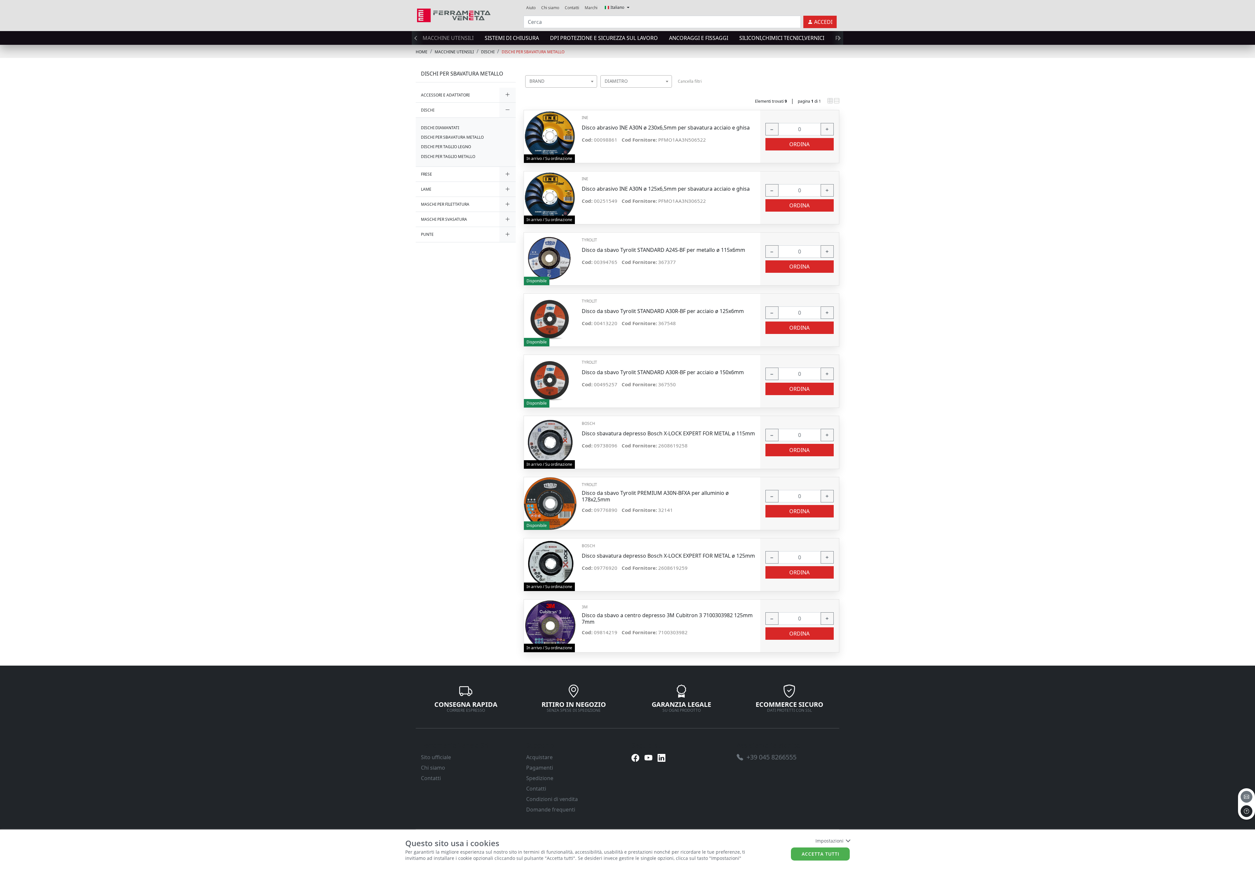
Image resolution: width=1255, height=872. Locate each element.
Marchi (591, 7)
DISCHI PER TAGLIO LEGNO (446, 146)
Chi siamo (550, 7)
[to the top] (1246, 811)
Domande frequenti (550, 809)
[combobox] (561, 81)
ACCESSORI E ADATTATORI (445, 95)
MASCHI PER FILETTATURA (445, 204)
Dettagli (550, 133)
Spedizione (539, 778)
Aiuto (531, 7)
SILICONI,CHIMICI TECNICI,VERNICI (781, 38)
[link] (454, 15)
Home (421, 52)
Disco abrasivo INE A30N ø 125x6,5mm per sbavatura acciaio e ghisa (666, 189)
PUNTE (427, 234)
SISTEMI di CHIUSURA (512, 38)
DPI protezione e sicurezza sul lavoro (604, 38)
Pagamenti (539, 767)
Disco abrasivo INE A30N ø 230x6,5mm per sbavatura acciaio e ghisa (666, 128)
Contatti (572, 7)
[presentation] (418, 38)
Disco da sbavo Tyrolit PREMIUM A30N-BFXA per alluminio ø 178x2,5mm (655, 496)
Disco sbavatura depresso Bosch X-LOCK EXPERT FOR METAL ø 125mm (668, 556)
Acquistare (539, 757)
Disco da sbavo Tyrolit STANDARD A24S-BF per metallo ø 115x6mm (663, 250)
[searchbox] (593, 89)
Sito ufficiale (436, 757)
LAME (426, 189)
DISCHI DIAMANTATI (440, 128)
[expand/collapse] (507, 95)
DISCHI (487, 52)
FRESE (426, 174)
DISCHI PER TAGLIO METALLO (448, 156)
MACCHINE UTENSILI (448, 38)
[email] (1246, 797)
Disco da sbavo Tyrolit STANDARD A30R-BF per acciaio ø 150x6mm (663, 372)
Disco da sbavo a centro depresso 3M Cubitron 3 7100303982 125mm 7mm (667, 618)
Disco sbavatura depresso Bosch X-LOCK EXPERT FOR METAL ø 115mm (668, 433)
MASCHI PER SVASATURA (444, 219)
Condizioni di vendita (552, 799)
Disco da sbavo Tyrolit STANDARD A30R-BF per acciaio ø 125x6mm (663, 311)
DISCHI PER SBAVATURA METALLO (533, 52)
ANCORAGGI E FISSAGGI (698, 38)
